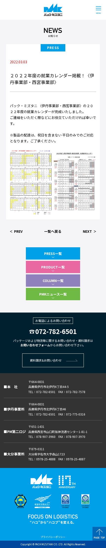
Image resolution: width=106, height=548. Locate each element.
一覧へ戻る (52, 231)
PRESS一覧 (53, 253)
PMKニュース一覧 (53, 294)
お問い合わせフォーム (35, 345)
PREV (18, 231)
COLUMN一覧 (53, 280)
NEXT (87, 231)
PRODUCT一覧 (53, 267)
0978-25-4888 (45, 459)
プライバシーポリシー (53, 537)
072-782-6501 (56, 331)
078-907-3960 (45, 436)
